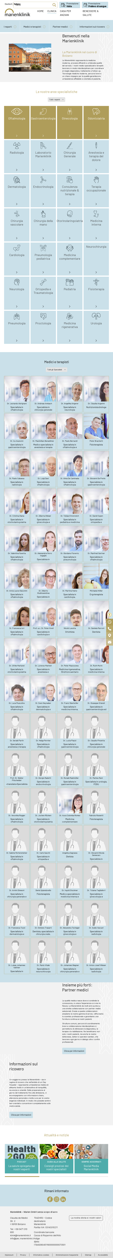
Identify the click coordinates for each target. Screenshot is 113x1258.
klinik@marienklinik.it (20, 1235)
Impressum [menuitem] (9, 1255)
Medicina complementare (69, 256)
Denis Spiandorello (43, 890)
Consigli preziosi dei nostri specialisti (56, 1167)
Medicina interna (96, 222)
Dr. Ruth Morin (96, 665)
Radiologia (17, 152)
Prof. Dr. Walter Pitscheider (16, 779)
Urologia (96, 323)
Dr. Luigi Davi (43, 478)
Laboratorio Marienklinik (43, 154)
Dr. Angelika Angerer (69, 403)
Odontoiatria (96, 118)
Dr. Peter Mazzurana (69, 665)
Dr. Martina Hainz (69, 591)
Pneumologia (16, 323)
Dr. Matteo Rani (96, 778)
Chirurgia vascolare (16, 222)
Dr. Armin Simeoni (16, 890)
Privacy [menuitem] (23, 1255)
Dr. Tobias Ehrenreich (70, 516)
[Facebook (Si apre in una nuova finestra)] (50, 1199)
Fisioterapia (96, 289)
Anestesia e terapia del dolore (96, 156)
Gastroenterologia (43, 118)
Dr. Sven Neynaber (43, 703)
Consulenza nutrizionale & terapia (69, 190)
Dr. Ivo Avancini (16, 441)
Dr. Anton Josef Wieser (96, 965)
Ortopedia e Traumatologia (43, 291)
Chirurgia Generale (70, 154)
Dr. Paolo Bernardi (69, 441)
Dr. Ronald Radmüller (70, 778)
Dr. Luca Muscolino (17, 703)
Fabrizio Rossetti (96, 815)
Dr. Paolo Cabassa (16, 478)
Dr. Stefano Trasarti (43, 928)
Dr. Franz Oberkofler (69, 703)
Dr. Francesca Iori (16, 628)
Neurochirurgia (96, 246)
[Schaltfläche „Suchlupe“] (54, 5)
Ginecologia (70, 118)
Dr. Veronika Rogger (16, 815)
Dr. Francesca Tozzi (16, 928)
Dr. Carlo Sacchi (43, 853)
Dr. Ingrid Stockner (70, 890)
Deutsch (8, 4)
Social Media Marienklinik (91, 1167)
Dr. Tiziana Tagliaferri (96, 890)
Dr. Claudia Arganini (96, 403)
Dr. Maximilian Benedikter (43, 441)
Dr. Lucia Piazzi (69, 740)
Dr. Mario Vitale (43, 965)
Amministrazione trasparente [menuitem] (67, 1255)
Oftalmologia (16, 118)
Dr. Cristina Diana (16, 516)
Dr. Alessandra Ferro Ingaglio (43, 554)
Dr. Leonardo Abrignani (17, 403)
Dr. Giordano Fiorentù (70, 553)
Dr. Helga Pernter (43, 740)
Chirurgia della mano (43, 222)
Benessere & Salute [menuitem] (91, 12)
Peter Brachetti (96, 441)
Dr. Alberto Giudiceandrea (43, 592)
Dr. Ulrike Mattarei (16, 665)
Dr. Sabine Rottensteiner (16, 853)
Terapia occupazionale (96, 188)
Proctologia (43, 323)
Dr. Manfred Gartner (96, 553)
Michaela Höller (96, 591)
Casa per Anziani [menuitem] (65, 12)
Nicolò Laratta (70, 628)
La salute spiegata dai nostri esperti (21, 1167)
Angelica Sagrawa (69, 853)
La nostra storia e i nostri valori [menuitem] (86, 1218)
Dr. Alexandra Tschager (70, 928)
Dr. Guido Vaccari (96, 928)
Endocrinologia (43, 186)
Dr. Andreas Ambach (43, 403)
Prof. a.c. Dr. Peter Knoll (43, 628)
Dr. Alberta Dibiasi (43, 516)
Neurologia (16, 289)
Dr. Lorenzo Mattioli (43, 665)
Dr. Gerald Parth (17, 740)
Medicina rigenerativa (70, 325)
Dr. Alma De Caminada (69, 478)
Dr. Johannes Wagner (70, 965)
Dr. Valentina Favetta (17, 553)
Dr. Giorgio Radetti (43, 778)
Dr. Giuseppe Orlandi (96, 703)
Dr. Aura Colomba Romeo (69, 815)
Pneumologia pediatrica (43, 256)
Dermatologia (17, 186)
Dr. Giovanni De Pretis (96, 478)
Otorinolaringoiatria (70, 221)
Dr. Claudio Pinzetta (96, 740)
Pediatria (70, 289)
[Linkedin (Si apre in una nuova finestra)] (63, 1199)
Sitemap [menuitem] (88, 1255)
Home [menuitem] (40, 11)
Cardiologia (16, 255)
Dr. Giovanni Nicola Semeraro (96, 854)
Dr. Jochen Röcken (43, 815)
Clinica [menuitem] (51, 11)
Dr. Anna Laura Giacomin (16, 591)
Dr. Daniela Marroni (96, 628)
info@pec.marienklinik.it (22, 1238)
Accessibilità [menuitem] (103, 1255)
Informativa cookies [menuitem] (41, 1255)
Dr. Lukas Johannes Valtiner (16, 966)
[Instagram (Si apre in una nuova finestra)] (56, 1199)
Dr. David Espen (96, 516)
